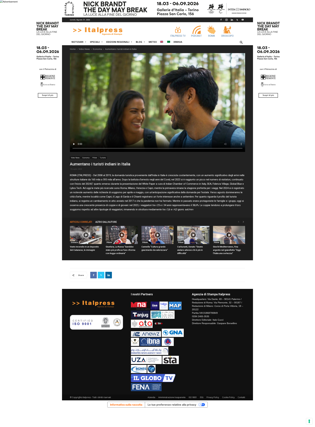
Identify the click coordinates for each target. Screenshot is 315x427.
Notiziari (77, 41)
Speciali (95, 41)
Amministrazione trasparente (172, 397)
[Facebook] (221, 19)
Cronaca (74, 242)
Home (73, 49)
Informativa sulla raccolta (126, 404)
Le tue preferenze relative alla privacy (172, 404)
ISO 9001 (193, 397)
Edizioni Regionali (117, 41)
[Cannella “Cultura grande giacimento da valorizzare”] (157, 235)
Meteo (153, 41)
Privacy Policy (213, 397)
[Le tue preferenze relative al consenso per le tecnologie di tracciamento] (309, 421)
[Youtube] (242, 19)
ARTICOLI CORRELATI (81, 222)
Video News (84, 49)
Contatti (241, 397)
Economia (97, 49)
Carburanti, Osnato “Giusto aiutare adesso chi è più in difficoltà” (190, 250)
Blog (139, 41)
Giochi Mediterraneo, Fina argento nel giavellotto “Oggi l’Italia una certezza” (227, 250)
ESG (201, 397)
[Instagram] (226, 19)
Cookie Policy (228, 397)
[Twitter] (237, 19)
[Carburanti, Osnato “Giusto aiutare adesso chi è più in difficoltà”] (193, 235)
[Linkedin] (231, 19)
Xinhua (177, 41)
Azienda (151, 397)
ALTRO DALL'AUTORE (106, 222)
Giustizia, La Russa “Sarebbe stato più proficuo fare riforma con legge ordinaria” (120, 250)
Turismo (103, 158)
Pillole (94, 158)
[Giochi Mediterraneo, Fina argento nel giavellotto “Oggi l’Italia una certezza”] (229, 235)
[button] (241, 42)
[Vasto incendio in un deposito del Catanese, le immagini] (86, 235)
